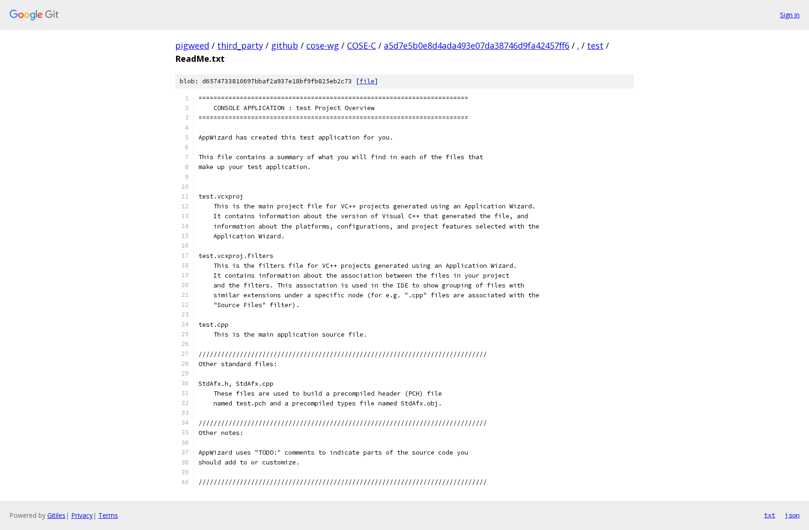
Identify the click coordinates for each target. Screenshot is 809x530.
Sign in (790, 14)
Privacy (82, 515)
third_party (240, 45)
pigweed (192, 45)
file (367, 81)
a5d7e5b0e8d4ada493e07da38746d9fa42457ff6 (476, 45)
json (792, 515)
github (284, 45)
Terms (108, 515)
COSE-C (361, 45)
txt (769, 515)
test (595, 45)
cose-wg (322, 45)
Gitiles (56, 515)
